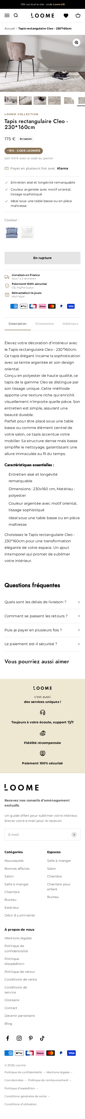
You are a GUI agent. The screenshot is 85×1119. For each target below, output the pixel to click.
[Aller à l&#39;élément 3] (40, 101)
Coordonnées (14, 1080)
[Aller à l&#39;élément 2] (25, 101)
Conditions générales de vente (26, 1096)
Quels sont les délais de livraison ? (35, 602)
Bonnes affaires (17, 869)
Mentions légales (18, 938)
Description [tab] (18, 323)
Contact (11, 1008)
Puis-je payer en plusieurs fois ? (33, 630)
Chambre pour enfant (59, 886)
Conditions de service (16, 989)
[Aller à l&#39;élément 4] (54, 101)
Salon (9, 876)
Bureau (10, 900)
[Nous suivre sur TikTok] (42, 1038)
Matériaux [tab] (70, 323)
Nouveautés (14, 861)
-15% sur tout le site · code (42, 4)
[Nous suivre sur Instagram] (19, 1038)
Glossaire (12, 1000)
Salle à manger (17, 884)
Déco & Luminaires (20, 915)
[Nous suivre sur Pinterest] (31, 1038)
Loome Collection (22, 114)
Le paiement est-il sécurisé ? (31, 644)
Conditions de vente (21, 979)
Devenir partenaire (20, 1016)
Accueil (10, 28)
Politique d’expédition (20, 1088)
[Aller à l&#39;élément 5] (69, 101)
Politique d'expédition (14, 961)
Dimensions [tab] (44, 323)
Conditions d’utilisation (21, 1104)
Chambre (12, 892)
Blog (8, 1024)
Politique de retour (20, 972)
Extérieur (12, 908)
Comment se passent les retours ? (36, 616)
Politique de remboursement (48, 1080)
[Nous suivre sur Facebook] (8, 1038)
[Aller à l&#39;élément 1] (11, 101)
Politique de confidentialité (16, 948)
